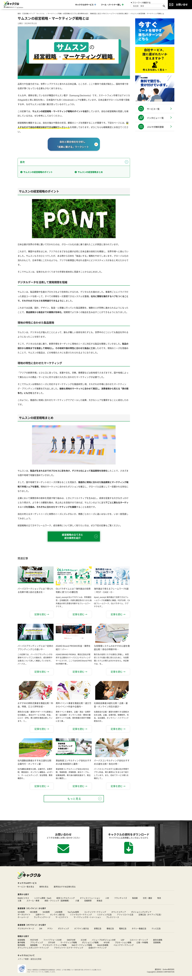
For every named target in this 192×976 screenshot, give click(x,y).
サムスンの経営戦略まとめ (90, 172)
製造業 (135, 898)
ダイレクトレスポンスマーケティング (33, 947)
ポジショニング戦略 (90, 942)
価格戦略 (33, 945)
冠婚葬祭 (88, 900)
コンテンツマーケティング (95, 912)
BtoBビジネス (23, 898)
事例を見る (43, 886)
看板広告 (110, 928)
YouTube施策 (73, 912)
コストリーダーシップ (139, 939)
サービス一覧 (153, 108)
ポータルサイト (24, 914)
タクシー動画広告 (139, 928)
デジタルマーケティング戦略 (54, 945)
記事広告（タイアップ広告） (150, 914)
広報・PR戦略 (142, 942)
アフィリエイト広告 (125, 914)
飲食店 (99, 900)
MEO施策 (33, 912)
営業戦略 (157, 942)
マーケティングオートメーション (87, 917)
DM (40, 928)
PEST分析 (34, 939)
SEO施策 (21, 912)
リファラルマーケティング (81, 914)
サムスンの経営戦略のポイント (38, 172)
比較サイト (40, 914)
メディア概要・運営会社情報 (29, 959)
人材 (107, 898)
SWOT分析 (71, 939)
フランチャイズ (120, 898)
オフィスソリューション (90, 898)
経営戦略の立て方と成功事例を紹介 (72, 536)
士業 (19, 900)
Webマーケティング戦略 (82, 945)
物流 (159, 898)
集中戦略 (21, 942)
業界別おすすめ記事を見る (65, 886)
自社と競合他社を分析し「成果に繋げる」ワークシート (72, 144)
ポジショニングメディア (141, 912)
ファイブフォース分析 (52, 939)
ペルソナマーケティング (124, 945)
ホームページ (23, 917)
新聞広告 (97, 928)
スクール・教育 (33, 900)
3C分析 (84, 939)
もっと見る (74, 799)
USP (122, 939)
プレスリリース (112, 917)
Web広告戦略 (102, 945)
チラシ (50, 928)
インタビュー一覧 (155, 117)
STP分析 (51, 942)
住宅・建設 (147, 898)
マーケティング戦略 (68, 942)
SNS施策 (46, 912)
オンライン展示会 (57, 914)
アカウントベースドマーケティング (68, 947)
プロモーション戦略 (123, 942)
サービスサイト (62, 917)
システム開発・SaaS (42, 898)
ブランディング (36, 942)
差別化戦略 (157, 939)
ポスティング (63, 928)
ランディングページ (42, 917)
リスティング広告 (104, 914)
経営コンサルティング (65, 898)
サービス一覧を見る (26, 886)
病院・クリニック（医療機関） (57, 900)
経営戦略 (21, 939)
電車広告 (122, 928)
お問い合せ (182, 4)
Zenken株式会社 (168, 969)
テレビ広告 (156, 928)
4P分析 (107, 942)
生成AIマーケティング (97, 947)
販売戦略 (21, 945)
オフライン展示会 (81, 928)
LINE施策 (58, 912)
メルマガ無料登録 (155, 126)
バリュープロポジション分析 (104, 939)
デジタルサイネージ (26, 928)
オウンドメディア (118, 912)
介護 (77, 900)
